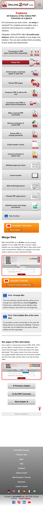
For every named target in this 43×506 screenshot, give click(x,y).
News (21, 459)
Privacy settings (24, 498)
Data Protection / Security (21, 477)
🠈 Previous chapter (21, 386)
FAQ (21, 464)
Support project (21, 473)
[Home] (18, 4)
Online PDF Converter (21, 450)
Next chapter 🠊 (21, 402)
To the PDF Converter (21, 394)
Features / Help (21, 455)
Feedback (21, 468)
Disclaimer (21, 482)
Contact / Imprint (22, 486)
